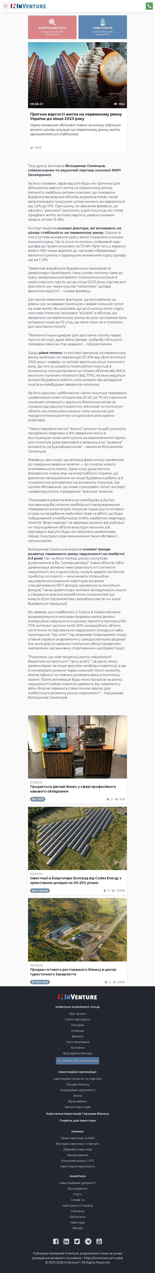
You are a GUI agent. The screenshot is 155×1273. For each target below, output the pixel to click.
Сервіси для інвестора (78, 1120)
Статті (77, 1194)
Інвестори (77, 1222)
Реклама (77, 1025)
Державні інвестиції (77, 1149)
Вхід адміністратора (77, 1053)
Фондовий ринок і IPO (77, 1161)
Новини (77, 1131)
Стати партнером (77, 1019)
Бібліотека (77, 1217)
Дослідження (77, 1188)
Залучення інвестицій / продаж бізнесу (77, 1114)
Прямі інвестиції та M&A (77, 1138)
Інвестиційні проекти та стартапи (77, 1079)
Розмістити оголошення (80, 1060)
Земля (77, 1096)
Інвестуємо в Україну (77, 1205)
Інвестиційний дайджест (78, 1183)
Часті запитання (77, 1042)
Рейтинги (78, 1211)
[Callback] (149, 6)
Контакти (77, 1047)
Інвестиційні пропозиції (77, 1072)
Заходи (77, 1228)
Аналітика (78, 1176)
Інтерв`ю (77, 1200)
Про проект (77, 1014)
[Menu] (5, 6)
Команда (77, 1031)
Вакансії (77, 1036)
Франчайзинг (77, 1101)
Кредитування (77, 1155)
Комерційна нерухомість (77, 1090)
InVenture (78, 1007)
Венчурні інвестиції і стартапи (77, 1144)
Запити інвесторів (77, 1107)
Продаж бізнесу (77, 1084)
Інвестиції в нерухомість (77, 1166)
